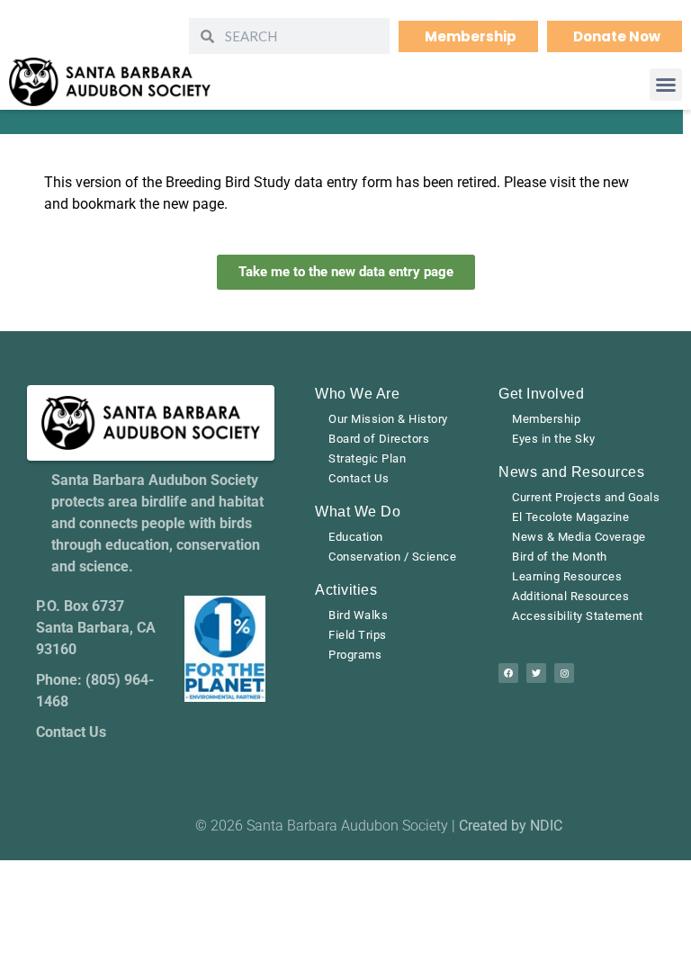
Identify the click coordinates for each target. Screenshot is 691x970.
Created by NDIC (510, 825)
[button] (666, 84)
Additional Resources (570, 596)
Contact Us (358, 478)
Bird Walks (358, 615)
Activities (346, 589)
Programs (354, 654)
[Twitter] (536, 673)
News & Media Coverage (579, 536)
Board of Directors (378, 438)
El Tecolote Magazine (570, 517)
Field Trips (357, 635)
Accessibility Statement (577, 616)
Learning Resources (567, 576)
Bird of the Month (559, 556)
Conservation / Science (392, 556)
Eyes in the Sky (554, 438)
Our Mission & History (388, 419)
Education (355, 536)
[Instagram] (564, 673)
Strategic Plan (367, 458)
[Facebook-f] (508, 673)
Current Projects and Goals (586, 497)
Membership (546, 419)
